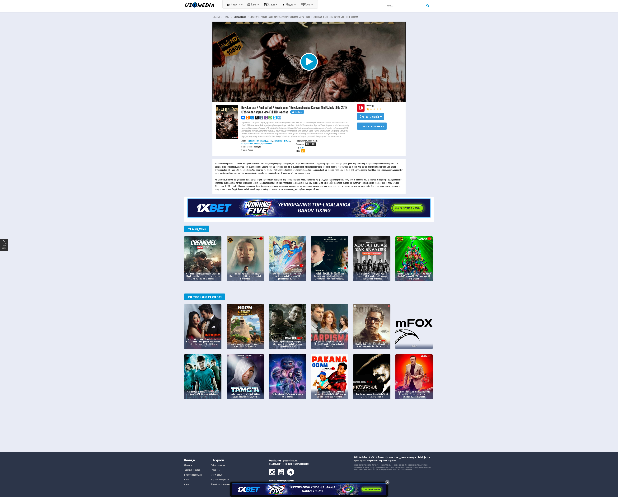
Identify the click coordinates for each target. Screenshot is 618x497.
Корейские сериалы (220, 479)
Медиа (289, 4)
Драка (269, 140)
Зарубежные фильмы (281, 140)
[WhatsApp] (270, 117)
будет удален (360, 460)
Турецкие (215, 469)
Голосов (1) (370, 105)
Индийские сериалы (220, 484)
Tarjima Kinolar (239, 16)
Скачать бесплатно (371, 126)
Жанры (271, 4)
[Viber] (266, 117)
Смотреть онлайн (370, 116)
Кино (253, 4)
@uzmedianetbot (290, 460)
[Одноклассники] (248, 117)
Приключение (266, 143)
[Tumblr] (261, 117)
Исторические (247, 143)
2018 (302, 147)
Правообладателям (193, 474)
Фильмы (188, 465)
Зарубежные (216, 474)
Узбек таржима (218, 465)
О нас (186, 484)
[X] (257, 117)
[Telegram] (279, 117)
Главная (216, 16)
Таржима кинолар (192, 469)
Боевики (257, 143)
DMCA (186, 479)
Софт (307, 4)
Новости (235, 4)
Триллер (262, 140)
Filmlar (226, 16)
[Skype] (275, 117)
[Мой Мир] (252, 117)
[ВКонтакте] (243, 117)
